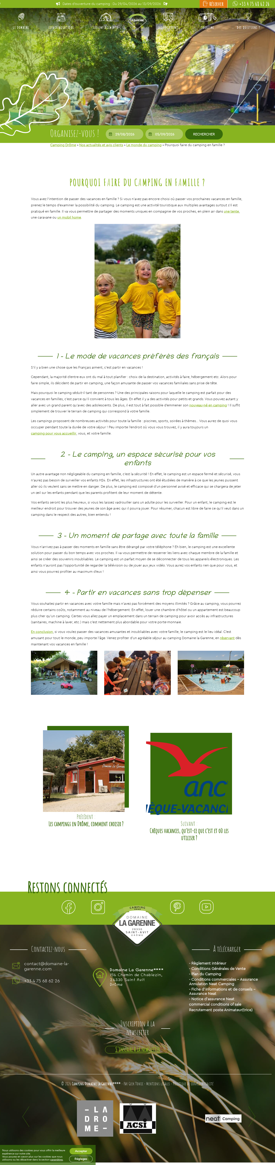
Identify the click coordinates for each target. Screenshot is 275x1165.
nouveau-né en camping (208, 405)
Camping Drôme (63, 145)
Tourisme (207, 27)
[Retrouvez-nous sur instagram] (98, 908)
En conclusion (42, 631)
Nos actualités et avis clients (101, 145)
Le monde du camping (144, 145)
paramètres (56, 1159)
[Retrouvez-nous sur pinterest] (177, 908)
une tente (231, 211)
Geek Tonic (136, 1084)
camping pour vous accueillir (53, 433)
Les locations (168, 27)
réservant (227, 638)
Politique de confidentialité (193, 1084)
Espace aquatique (61, 27)
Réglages (81, 1159)
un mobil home (69, 217)
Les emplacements (105, 27)
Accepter (81, 1151)
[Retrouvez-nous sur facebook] (68, 908)
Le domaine (21, 27)
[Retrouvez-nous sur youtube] (206, 908)
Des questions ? (248, 27)
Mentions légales (158, 1084)
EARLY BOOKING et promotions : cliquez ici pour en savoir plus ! (112, 4)
